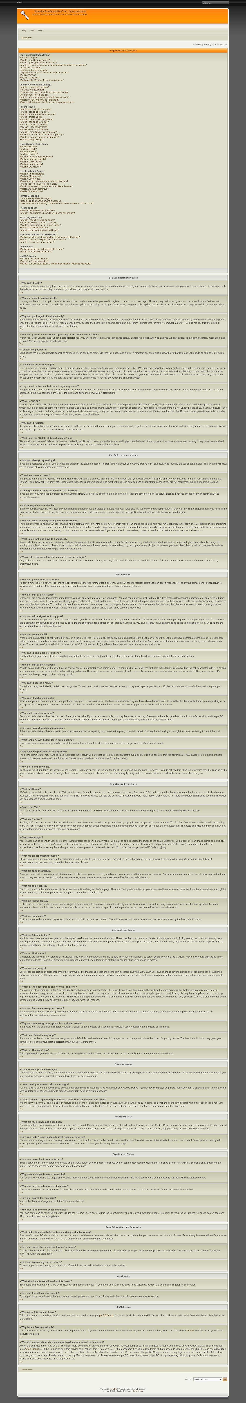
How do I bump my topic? (32, 139)
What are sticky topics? (31, 161)
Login (32, 30)
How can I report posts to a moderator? (38, 132)
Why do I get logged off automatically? (38, 62)
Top (21, 292)
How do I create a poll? (31, 117)
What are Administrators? (32, 174)
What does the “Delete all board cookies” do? (42, 80)
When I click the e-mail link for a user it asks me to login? (47, 102)
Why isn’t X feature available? (34, 261)
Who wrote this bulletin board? (34, 258)
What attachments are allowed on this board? (42, 249)
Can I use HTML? (28, 149)
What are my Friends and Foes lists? (37, 210)
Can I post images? (29, 154)
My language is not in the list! (34, 95)
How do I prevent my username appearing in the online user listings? (53, 65)
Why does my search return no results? (39, 222)
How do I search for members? (35, 227)
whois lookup (32, 1349)
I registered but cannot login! (33, 70)
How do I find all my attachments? (36, 251)
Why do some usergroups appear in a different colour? (46, 186)
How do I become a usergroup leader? (38, 184)
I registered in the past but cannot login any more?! (44, 72)
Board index (27, 38)
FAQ (24, 30)
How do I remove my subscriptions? (37, 242)
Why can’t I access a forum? (33, 124)
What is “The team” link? (31, 191)
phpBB (114, 1389)
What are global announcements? (36, 156)
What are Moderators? (30, 176)
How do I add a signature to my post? (38, 114)
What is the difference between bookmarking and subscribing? (50, 237)
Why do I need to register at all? (35, 60)
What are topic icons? (30, 167)
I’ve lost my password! (30, 67)
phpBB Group (106, 1315)
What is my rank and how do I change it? (39, 100)
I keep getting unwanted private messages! (40, 201)
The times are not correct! (32, 90)
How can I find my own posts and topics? (39, 230)
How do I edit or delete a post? (34, 112)
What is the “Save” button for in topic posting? (42, 134)
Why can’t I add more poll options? (36, 119)
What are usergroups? (30, 179)
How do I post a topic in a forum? (36, 109)
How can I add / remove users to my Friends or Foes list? (47, 213)
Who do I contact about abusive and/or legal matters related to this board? (55, 264)
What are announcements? (33, 159)
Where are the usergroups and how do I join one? (44, 181)
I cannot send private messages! (35, 198)
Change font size (20, 2)
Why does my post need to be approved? (40, 137)
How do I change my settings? (34, 87)
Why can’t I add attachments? (34, 127)
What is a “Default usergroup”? (35, 189)
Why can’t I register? (29, 77)
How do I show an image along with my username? (45, 97)
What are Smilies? (28, 151)
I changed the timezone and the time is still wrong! (44, 92)
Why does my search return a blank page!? (40, 225)
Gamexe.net (138, 1391)
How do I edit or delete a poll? (34, 122)
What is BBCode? (28, 146)
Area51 (190, 1330)
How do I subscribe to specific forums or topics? (43, 239)
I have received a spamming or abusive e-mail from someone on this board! (56, 203)
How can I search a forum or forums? (37, 220)
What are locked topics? (31, 164)
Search (41, 30)
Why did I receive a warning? (34, 129)
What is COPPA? (28, 75)
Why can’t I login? (28, 57)
